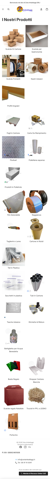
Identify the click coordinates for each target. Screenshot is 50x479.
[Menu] (3, 9)
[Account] (41, 9)
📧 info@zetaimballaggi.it (25, 460)
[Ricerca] (8, 9)
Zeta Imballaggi (28, 442)
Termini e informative (25, 444)
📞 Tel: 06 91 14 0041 (23, 463)
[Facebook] (20, 447)
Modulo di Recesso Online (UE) (34, 473)
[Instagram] (25, 447)
